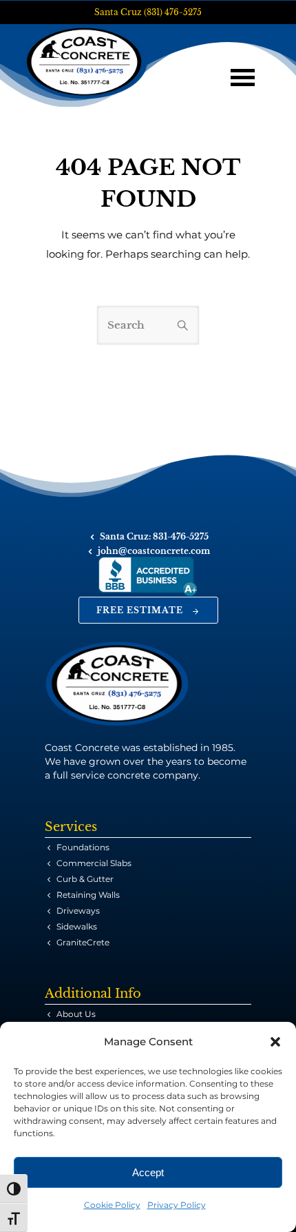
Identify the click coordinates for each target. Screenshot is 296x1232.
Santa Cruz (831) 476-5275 (148, 12)
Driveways (78, 910)
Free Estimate (139, 610)
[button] (275, 1042)
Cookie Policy (112, 1205)
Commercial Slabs (93, 863)
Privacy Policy (176, 1205)
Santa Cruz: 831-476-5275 (154, 536)
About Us (76, 1014)
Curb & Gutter (85, 879)
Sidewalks (76, 926)
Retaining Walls (88, 895)
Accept (148, 1172)
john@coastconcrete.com (154, 551)
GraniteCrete (82, 942)
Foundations (82, 847)
